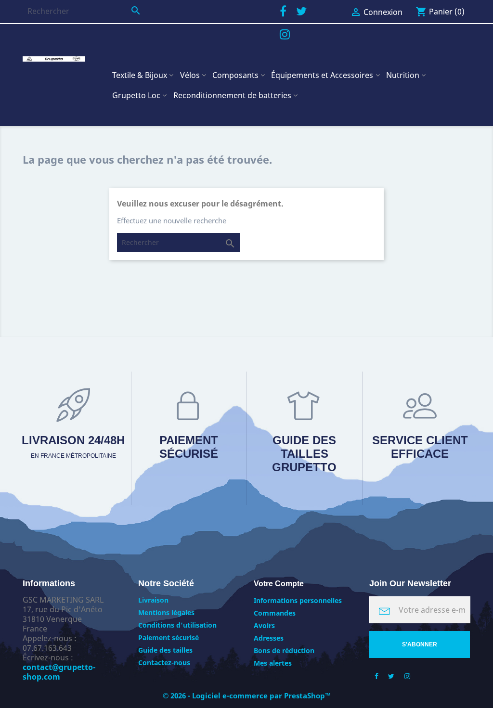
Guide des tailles (165, 650)
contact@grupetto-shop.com (59, 672)
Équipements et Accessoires (322, 75)
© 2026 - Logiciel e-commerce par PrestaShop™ (247, 695)
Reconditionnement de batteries (232, 95)
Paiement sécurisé (188, 447)
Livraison (153, 600)
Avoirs (264, 625)
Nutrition (402, 75)
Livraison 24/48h (73, 446)
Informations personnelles (298, 600)
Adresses (269, 638)
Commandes (275, 613)
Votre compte (279, 583)
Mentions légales (166, 612)
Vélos (190, 75)
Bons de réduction (284, 650)
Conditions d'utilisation (177, 625)
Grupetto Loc (136, 95)
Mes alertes (273, 663)
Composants (235, 75)
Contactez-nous (164, 662)
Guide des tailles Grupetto (304, 454)
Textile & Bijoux (139, 75)
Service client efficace (420, 447)
